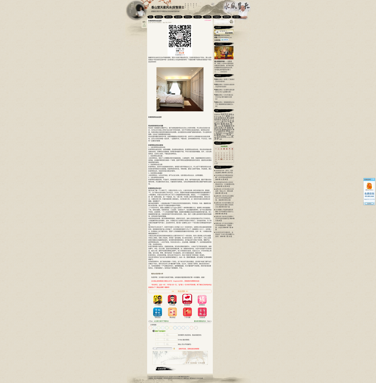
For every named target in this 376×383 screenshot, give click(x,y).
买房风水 (217, 114)
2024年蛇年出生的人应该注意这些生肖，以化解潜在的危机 (224, 184)
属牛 (231, 120)
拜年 (218, 124)
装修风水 (222, 131)
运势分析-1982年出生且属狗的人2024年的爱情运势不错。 (224, 198)
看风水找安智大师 (157, 274)
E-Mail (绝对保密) (183, 340)
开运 (229, 122)
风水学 (169, 22)
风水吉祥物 (221, 137)
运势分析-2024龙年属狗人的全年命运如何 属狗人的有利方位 (224, 205)
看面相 (224, 130)
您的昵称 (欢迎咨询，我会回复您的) (189, 335)
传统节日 (224, 114)
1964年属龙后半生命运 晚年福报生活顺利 (224, 97)
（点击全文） (223, 72)
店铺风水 (218, 122)
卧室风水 (159, 22)
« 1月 (216, 163)
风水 (166, 22)
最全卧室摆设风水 (200, 321)
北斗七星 (218, 116)
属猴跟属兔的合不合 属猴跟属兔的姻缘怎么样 (224, 104)
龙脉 (220, 139)
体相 (230, 114)
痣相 (229, 128)
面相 (218, 134)
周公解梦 (230, 118)
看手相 (218, 130)
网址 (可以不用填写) (184, 344)
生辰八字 (222, 128)
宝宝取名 (218, 120)
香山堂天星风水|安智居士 (167, 7)
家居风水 (225, 120)
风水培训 (228, 137)
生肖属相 (225, 126)
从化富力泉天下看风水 (161, 321)
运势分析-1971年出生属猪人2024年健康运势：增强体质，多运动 (224, 225)
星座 (222, 124)
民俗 (227, 124)
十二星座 (226, 116)
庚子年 (224, 122)
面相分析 (223, 135)
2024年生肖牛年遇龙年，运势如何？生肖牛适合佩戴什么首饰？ (224, 234)
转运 (228, 131)
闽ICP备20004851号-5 (184, 376)
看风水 (229, 130)
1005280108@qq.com (225, 37)
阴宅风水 (225, 133)
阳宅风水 (219, 133)
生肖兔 (219, 126)
